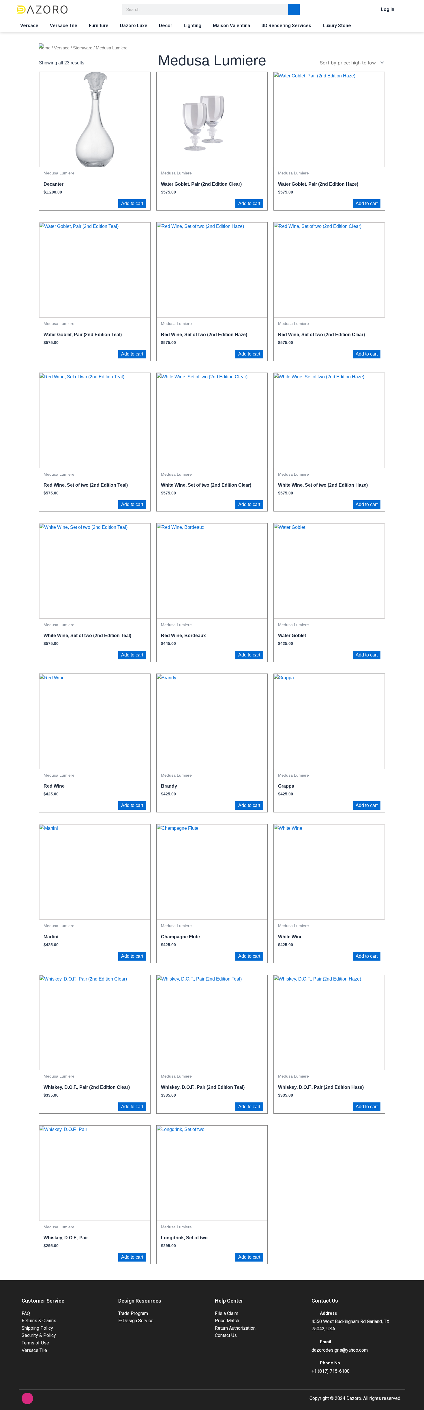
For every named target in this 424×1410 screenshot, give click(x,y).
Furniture (98, 25)
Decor (165, 25)
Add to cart (132, 203)
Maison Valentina (231, 25)
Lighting (192, 25)
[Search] (294, 9)
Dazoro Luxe (133, 25)
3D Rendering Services (286, 25)
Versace (29, 25)
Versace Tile (63, 25)
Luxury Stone (337, 25)
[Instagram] (27, 1398)
